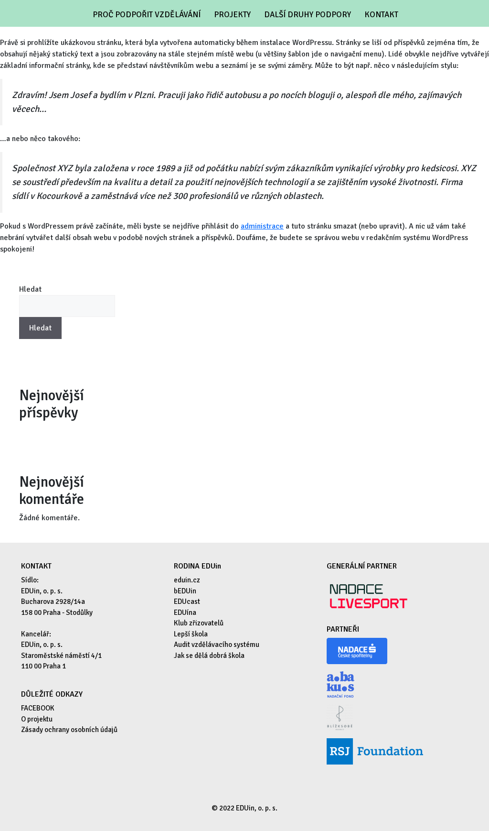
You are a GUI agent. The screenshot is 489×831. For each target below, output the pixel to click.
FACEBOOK (37, 708)
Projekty (232, 15)
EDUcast (187, 601)
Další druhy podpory (307, 15)
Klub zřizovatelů (198, 623)
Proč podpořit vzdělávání (147, 15)
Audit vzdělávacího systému (216, 644)
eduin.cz (187, 580)
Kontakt (381, 15)
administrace (262, 226)
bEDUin (185, 591)
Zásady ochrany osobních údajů (69, 729)
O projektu (37, 719)
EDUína (185, 612)
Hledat (30, 289)
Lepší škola (191, 634)
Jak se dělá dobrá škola (209, 655)
